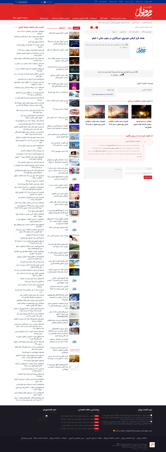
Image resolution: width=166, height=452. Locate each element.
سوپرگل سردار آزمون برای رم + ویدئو (31, 279)
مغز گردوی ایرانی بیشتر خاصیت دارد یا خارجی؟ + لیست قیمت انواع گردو (57, 280)
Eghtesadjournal (136, 449)
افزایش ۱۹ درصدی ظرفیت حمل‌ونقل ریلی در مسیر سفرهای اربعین (29, 220)
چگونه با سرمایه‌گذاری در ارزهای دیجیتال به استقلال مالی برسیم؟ (57, 127)
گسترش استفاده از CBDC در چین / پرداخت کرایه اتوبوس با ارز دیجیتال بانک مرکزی (29, 231)
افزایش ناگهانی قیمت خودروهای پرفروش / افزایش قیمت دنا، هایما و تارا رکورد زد (57, 221)
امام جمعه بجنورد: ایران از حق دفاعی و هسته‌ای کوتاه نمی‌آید (28, 38)
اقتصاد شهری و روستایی (80, 18)
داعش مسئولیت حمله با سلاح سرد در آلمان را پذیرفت (28, 65)
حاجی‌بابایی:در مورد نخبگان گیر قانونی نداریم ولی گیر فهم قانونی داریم (29, 247)
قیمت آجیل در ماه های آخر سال (57, 50)
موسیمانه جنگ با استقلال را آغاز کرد (31, 151)
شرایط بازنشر (103, 1)
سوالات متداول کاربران (94, 438)
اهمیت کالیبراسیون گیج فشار (58, 33)
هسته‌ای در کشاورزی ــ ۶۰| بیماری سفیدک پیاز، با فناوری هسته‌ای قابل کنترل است (28, 188)
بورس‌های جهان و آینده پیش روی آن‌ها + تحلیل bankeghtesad (58, 314)
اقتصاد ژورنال (148, 1)
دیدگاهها (62, 28)
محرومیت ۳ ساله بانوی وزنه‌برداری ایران (30, 124)
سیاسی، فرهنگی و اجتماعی (60, 18)
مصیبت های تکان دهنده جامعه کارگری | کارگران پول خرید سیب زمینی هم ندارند (28, 128)
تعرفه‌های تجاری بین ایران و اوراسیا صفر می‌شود (30, 147)
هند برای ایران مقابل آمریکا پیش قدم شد (29, 184)
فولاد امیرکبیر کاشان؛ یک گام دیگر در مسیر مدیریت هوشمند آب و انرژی (79, 429)
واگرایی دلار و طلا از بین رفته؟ (33, 282)
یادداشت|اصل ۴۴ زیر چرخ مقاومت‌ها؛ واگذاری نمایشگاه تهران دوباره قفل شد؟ (28, 172)
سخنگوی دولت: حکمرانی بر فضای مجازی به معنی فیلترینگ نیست (29, 338)
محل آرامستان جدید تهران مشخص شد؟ (30, 162)
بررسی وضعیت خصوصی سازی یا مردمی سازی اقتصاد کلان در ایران (58, 305)
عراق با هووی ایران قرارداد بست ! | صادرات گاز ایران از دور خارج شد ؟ (28, 242)
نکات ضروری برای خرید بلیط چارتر (58, 228)
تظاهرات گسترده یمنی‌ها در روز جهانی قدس (29, 384)
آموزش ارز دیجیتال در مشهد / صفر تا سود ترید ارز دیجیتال (58, 340)
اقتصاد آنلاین (141, 83)
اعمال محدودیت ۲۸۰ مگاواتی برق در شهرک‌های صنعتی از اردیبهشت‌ (28, 83)
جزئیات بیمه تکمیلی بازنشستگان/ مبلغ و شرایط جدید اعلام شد (28, 59)
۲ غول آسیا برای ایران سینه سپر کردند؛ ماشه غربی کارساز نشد (29, 111)
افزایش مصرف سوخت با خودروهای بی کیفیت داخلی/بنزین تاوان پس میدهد (28, 365)
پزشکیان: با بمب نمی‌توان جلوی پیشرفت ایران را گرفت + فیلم (28, 394)
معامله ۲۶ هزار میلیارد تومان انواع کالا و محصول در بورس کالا (28, 343)
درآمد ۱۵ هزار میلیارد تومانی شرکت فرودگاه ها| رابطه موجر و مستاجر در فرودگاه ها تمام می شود (29, 105)
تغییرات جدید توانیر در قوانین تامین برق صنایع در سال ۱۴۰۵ (79, 419)
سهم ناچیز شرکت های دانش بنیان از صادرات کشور (58, 203)
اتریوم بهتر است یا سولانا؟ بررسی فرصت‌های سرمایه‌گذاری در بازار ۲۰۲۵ (29, 94)
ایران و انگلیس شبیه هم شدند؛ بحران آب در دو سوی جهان (28, 75)
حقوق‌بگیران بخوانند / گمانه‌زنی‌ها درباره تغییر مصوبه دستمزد (29, 389)
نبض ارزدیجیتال (26, 438)
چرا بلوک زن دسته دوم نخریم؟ (58, 92)
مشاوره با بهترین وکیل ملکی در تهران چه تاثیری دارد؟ (58, 253)
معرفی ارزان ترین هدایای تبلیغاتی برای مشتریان (60, 194)
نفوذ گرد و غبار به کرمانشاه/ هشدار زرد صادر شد (28, 270)
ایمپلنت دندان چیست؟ (60, 109)
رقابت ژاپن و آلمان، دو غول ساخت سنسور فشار (59, 76)
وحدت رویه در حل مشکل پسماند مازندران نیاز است (28, 291)
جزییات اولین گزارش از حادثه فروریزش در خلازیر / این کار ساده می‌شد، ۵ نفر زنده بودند (28, 310)
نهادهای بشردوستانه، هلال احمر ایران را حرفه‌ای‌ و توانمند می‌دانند (28, 320)
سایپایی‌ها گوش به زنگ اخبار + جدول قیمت (29, 154)
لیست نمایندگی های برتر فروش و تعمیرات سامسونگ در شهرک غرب (57, 162)
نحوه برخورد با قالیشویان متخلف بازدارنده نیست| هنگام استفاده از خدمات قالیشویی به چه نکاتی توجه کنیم (58, 332)
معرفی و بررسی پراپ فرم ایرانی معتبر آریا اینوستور (58, 68)
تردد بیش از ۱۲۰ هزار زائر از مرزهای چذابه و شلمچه (29, 46)
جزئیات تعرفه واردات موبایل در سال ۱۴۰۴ (30, 50)
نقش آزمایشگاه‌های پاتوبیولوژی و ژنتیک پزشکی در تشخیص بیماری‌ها (58, 297)
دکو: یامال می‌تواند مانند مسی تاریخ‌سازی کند (28, 121)
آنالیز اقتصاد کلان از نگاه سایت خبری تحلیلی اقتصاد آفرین (58, 262)
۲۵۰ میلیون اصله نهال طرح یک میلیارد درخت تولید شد (58, 245)
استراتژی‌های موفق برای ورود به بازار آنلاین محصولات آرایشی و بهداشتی (57, 367)
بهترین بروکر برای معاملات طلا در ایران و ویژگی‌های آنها (58, 84)
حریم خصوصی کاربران (76, 438)
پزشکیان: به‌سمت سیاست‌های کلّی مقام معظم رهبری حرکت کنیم (28, 348)
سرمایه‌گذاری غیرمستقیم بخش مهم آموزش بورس (58, 135)
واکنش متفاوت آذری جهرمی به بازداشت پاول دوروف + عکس (29, 215)
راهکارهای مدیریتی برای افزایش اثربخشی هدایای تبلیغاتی (57, 321)
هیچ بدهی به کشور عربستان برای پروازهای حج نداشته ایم (28, 226)
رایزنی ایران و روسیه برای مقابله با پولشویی (29, 300)
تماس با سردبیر (129, 1)
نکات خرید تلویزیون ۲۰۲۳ (59, 151)
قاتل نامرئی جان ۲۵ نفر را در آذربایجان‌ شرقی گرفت (29, 141)
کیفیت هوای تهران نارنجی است (32, 361)
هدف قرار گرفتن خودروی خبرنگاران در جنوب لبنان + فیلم (118, 38)
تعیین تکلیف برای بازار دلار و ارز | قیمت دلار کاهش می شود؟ (29, 274)
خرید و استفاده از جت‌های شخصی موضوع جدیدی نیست (29, 54)
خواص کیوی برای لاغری (35, 42)
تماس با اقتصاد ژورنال (111, 438)
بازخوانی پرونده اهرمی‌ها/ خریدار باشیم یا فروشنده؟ (30, 375)
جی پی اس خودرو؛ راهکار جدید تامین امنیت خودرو (58, 59)
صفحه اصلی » (135, 23)
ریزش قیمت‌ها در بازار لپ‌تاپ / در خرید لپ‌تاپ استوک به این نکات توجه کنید (58, 170)
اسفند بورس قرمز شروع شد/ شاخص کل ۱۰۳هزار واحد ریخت (30, 199)
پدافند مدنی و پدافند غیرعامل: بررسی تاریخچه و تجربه (28, 89)
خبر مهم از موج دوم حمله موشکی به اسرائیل (29, 137)
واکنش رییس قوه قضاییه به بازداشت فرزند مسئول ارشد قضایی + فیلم (29, 304)
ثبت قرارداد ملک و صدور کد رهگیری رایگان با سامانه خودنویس (59, 350)
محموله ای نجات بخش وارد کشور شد (31, 262)
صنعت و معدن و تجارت (118, 18)
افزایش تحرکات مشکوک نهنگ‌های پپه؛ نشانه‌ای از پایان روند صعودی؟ (28, 252)
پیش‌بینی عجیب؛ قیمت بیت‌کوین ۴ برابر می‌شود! (30, 286)
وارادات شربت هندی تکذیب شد (57, 236)
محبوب (76, 28)
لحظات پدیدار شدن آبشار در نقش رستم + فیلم (28, 203)
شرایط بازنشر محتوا (41, 438)
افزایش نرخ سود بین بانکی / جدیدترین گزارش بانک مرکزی (28, 380)
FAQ (96, 1)
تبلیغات (121, 1)
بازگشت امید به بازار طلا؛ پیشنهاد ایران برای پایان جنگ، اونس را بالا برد (29, 315)
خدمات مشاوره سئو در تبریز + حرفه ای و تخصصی (58, 186)
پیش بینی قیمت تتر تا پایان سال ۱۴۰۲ (57, 118)
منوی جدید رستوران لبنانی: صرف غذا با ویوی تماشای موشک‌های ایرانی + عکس (29, 356)
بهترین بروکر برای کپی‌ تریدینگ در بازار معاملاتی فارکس (57, 42)
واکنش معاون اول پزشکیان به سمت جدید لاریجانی (29, 32)
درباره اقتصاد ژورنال (128, 438)
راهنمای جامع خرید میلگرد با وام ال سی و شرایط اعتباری (80, 425)
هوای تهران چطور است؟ (35, 211)
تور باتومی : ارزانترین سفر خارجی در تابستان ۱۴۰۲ (59, 144)
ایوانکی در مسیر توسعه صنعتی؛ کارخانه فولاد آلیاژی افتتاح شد (142, 124)
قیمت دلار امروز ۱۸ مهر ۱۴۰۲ (34, 181)
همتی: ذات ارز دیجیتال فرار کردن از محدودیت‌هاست (32, 370)
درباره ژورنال (139, 1)
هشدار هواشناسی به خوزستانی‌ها (32, 352)
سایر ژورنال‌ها (44, 18)
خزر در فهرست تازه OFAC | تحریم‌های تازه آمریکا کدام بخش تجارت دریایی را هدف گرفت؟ (28, 207)
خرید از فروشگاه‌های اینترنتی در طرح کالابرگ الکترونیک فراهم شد (57, 212)
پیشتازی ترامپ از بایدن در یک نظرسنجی (30, 79)
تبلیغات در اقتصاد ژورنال (58, 438)
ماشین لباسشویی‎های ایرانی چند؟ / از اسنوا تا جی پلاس (57, 177)
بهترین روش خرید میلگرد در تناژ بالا (57, 101)
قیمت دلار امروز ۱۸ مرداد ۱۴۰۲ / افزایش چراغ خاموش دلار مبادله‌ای (28, 193)
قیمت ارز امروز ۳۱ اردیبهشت (34, 235)
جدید (69, 28)
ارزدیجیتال (93, 18)
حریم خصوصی (113, 1)
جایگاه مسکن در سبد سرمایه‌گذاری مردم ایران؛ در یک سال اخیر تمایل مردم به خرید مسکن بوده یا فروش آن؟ (29, 326)
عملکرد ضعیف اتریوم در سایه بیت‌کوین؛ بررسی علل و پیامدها (28, 332)
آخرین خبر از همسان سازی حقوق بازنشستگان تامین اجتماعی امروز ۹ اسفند (28, 133)
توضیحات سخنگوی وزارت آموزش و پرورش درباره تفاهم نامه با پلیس (29, 258)
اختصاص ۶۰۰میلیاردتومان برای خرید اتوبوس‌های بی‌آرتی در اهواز (31, 117)
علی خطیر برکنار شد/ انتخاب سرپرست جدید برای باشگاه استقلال (29, 266)
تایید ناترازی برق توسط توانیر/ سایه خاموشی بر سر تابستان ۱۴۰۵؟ (28, 166)
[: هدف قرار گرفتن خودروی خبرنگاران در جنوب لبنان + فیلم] (85, 27)
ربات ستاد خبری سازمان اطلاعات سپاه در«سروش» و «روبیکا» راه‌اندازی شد (31, 296)
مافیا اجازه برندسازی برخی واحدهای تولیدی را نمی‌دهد (28, 99)
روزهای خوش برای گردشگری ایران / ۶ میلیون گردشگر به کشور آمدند (28, 158)
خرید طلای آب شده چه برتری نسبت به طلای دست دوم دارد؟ (58, 357)
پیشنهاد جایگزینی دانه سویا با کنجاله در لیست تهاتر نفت (28, 70)
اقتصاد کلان (103, 18)
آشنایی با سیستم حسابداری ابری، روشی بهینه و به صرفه (59, 287)
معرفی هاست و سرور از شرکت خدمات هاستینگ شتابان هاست (57, 270)
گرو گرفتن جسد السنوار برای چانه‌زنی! (31, 238)
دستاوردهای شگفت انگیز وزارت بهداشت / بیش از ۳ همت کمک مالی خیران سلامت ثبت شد (28, 399)
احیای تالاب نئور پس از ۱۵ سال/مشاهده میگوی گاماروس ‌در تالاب (28, 177)
